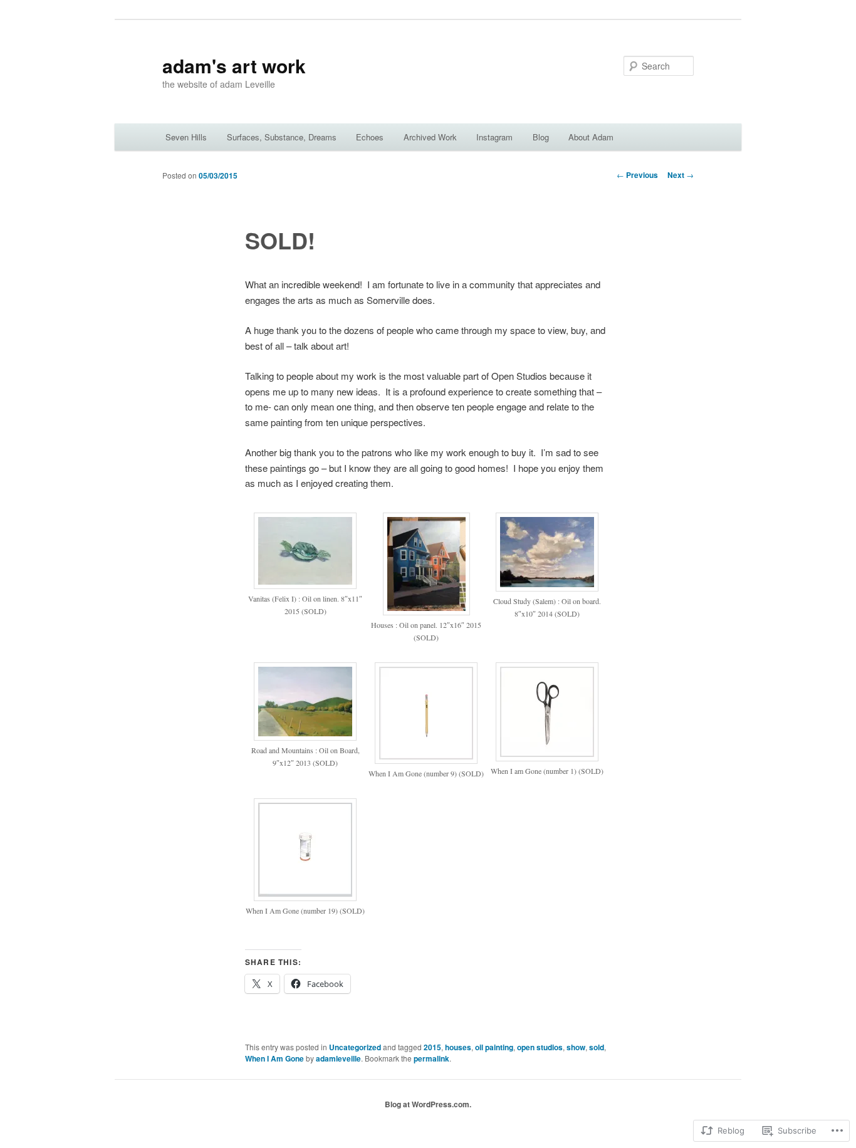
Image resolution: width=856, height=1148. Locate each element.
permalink (431, 1058)
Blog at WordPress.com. (428, 1104)
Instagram (494, 137)
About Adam (590, 137)
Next (680, 174)
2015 (432, 1047)
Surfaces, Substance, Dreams (282, 137)
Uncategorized (355, 1047)
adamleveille (338, 1058)
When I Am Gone (274, 1058)
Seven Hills (186, 137)
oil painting (494, 1047)
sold (596, 1047)
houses (458, 1047)
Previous (637, 174)
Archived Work (430, 137)
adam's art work (234, 65)
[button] (305, 571)
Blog (541, 137)
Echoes (370, 137)
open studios (540, 1047)
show (575, 1047)
